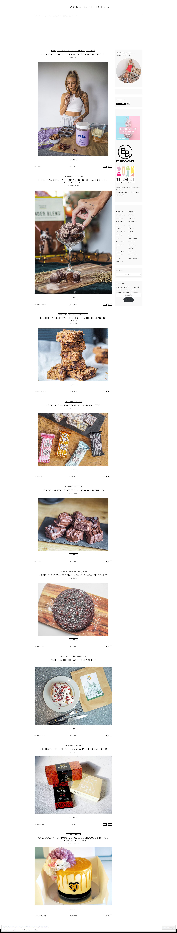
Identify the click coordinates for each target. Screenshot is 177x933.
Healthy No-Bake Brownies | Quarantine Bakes (73, 490)
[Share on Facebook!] (104, 166)
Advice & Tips (119, 215)
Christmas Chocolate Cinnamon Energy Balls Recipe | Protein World (73, 181)
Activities (131, 211)
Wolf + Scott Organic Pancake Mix (73, 660)
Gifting (118, 235)
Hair (130, 235)
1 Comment (39, 166)
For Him (131, 231)
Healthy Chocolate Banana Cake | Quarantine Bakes (73, 575)
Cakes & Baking (61, 50)
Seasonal (131, 251)
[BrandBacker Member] (125, 162)
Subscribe (129, 300)
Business (131, 218)
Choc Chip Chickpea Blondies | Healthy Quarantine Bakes (73, 319)
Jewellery (119, 241)
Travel (118, 258)
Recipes (81, 176)
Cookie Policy (34, 930)
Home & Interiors (133, 238)
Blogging (118, 218)
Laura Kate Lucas (88, 7)
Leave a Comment (41, 304)
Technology (132, 254)
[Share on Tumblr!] (111, 166)
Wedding (118, 261)
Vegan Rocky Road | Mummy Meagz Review (73, 405)
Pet (117, 248)
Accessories (119, 211)
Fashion (118, 228)
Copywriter (135, 188)
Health (77, 50)
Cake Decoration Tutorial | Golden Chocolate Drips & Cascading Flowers (73, 839)
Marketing (131, 245)
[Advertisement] (88, 32)
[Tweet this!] (106, 166)
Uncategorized (90, 50)
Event (130, 225)
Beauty (54, 50)
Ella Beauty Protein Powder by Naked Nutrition (73, 54)
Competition (132, 221)
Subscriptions (120, 254)
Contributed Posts (121, 225)
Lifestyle (82, 50)
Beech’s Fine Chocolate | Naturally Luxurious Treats (73, 749)
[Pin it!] (109, 166)
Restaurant (119, 251)
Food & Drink (70, 50)
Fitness (71, 656)
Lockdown (79, 314)
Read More (73, 159)
